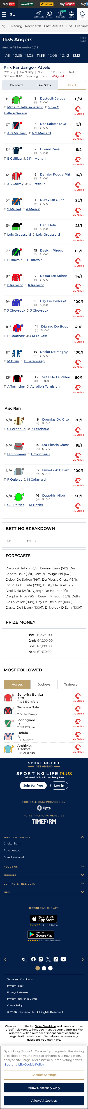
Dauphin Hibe (53, 495)
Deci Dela (48, 225)
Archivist (24, 746)
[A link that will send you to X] (48, 959)
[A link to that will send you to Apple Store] (44, 921)
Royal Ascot (12, 850)
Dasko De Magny (54, 352)
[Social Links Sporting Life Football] (50, 968)
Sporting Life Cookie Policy (24, 1064)
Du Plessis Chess (55, 445)
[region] (44, 1077)
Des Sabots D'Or (53, 124)
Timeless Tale (28, 707)
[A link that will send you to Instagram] (41, 959)
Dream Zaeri (50, 149)
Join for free (33, 785)
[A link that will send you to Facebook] (33, 959)
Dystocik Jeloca (52, 98)
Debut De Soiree (53, 276)
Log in (59, 785)
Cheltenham (12, 843)
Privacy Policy (15, 985)
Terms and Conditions (19, 979)
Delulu (22, 733)
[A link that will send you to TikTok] (56, 959)
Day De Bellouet (53, 301)
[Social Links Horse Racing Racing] (44, 968)
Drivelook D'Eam (55, 470)
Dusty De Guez (52, 200)
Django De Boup (55, 326)
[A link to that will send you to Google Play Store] (44, 937)
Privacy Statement (18, 992)
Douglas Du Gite (55, 419)
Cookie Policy (15, 1005)
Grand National (14, 857)
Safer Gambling (45, 1026)
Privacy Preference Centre (22, 998)
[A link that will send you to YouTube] (63, 959)
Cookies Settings (44, 1074)
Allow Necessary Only (44, 1087)
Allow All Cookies (44, 1100)
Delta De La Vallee (55, 377)
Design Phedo (51, 250)
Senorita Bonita (30, 694)
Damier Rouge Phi (55, 174)
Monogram (26, 720)
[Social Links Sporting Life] (37, 968)
